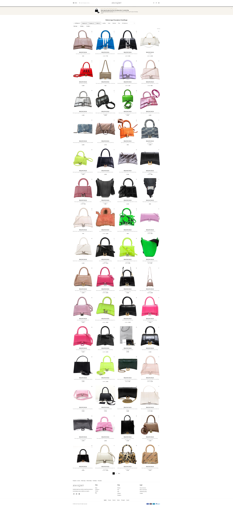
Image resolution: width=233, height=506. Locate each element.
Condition (104, 23)
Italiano (118, 500)
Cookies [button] (141, 493)
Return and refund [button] (143, 489)
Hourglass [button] (88, 26)
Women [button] (118, 487)
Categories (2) (84, 23)
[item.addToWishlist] (159, 31)
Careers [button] (96, 491)
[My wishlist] (153, 3)
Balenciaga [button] (75, 26)
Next (119, 473)
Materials (114, 23)
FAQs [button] (96, 487)
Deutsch (114, 500)
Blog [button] (96, 492)
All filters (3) (77, 23)
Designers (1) (91, 23)
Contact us (97, 489)
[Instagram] (76, 494)
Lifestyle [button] (119, 493)
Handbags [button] (81, 26)
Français (109, 500)
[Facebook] (74, 494)
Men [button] (118, 489)
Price (119, 23)
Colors (109, 23)
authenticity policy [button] (143, 491)
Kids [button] (118, 491)
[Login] (156, 3)
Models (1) (98, 23)
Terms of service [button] (143, 487)
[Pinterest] (79, 494)
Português (123, 500)
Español (127, 500)
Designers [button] (119, 495)
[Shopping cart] (159, 3)
